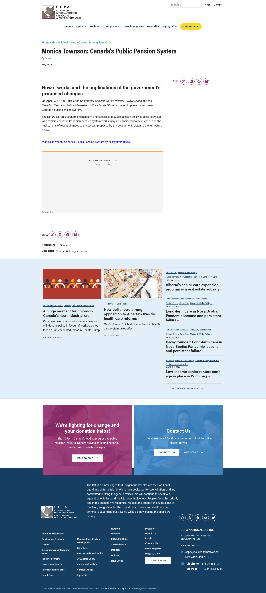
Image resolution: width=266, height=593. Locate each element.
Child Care (82, 547)
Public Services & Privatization (179, 276)
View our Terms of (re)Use (105, 588)
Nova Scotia (60, 245)
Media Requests (153, 548)
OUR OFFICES (192, 452)
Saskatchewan (118, 544)
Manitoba (170, 360)
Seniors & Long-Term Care (95, 42)
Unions (45, 544)
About (208, 4)
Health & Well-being (64, 42)
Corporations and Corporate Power (55, 551)
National (115, 533)
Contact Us (151, 543)
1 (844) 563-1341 (212, 569)
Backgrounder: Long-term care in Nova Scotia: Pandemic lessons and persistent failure (194, 346)
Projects (150, 528)
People (148, 538)
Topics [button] (79, 26)
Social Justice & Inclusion (177, 364)
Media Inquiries (134, 26)
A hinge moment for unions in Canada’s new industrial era (68, 313)
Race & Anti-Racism (87, 564)
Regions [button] (94, 26)
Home (69, 26)
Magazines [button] (112, 26)
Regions (115, 528)
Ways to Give (152, 553)
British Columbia (119, 538)
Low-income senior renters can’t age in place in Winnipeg (193, 373)
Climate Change (85, 569)
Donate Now (191, 26)
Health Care (109, 303)
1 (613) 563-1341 (211, 563)
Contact (218, 4)
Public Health (121, 303)
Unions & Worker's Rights (83, 305)
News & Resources (53, 533)
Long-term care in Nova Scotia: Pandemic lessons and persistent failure (193, 315)
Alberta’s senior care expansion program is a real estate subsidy (192, 287)
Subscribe (153, 26)
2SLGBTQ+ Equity (86, 558)
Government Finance (52, 564)
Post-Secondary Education (90, 553)
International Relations (53, 569)
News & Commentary (187, 272)
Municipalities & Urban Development (88, 541)
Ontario (115, 555)
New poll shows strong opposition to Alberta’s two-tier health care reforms (130, 314)
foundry (48, 58)
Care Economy (172, 298)
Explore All (82, 575)
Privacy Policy (124, 588)
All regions (188, 545)
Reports (67, 305)
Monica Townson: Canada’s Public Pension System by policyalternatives (86, 142)
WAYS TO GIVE (85, 458)
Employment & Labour (53, 305)
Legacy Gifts (169, 26)
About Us (150, 533)
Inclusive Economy (51, 558)
